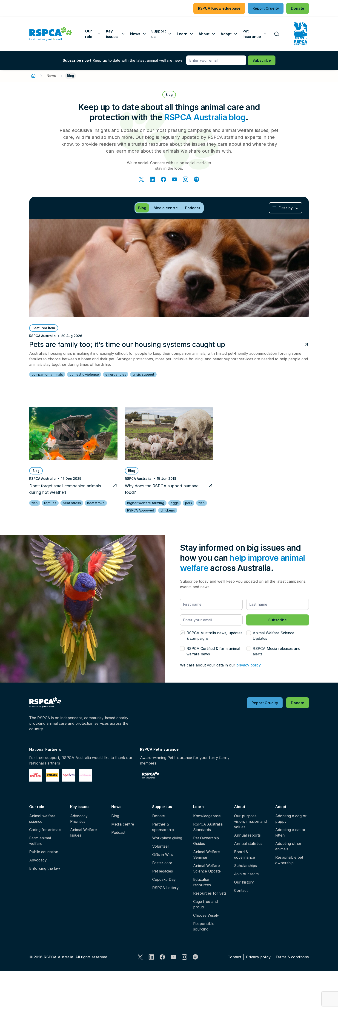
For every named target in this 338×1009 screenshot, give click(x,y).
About (239, 806)
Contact (241, 890)
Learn (198, 806)
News (51, 76)
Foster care (162, 863)
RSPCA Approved (140, 510)
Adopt (280, 806)
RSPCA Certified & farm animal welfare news (213, 651)
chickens (167, 510)
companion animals (47, 374)
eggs (175, 503)
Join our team (246, 874)
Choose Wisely (206, 915)
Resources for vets (209, 893)
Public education (43, 851)
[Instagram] (185, 179)
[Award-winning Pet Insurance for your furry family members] (150, 775)
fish (35, 503)
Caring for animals (45, 829)
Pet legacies (162, 871)
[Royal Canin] (35, 775)
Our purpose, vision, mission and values (250, 821)
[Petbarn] (52, 775)
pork (188, 503)
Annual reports (247, 835)
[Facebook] (163, 179)
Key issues (79, 806)
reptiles (50, 503)
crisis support (143, 374)
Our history (244, 882)
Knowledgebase (207, 816)
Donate (158, 816)
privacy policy (248, 665)
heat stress (72, 503)
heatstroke (96, 503)
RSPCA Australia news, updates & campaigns (214, 636)
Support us (162, 806)
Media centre (122, 824)
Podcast (118, 832)
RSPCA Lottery (165, 887)
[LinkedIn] (152, 179)
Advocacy (38, 860)
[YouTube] (174, 179)
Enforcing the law (44, 868)
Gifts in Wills (162, 854)
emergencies (115, 374)
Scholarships (245, 865)
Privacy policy (258, 957)
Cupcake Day (164, 879)
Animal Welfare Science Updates (273, 636)
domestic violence (84, 374)
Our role (36, 806)
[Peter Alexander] (85, 775)
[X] (141, 179)
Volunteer (160, 846)
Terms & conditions (292, 957)
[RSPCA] (50, 34)
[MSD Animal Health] (68, 775)
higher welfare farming (145, 503)
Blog (115, 816)
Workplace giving (167, 838)
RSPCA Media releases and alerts (276, 651)
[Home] (33, 76)
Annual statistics (248, 843)
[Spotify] (196, 179)
